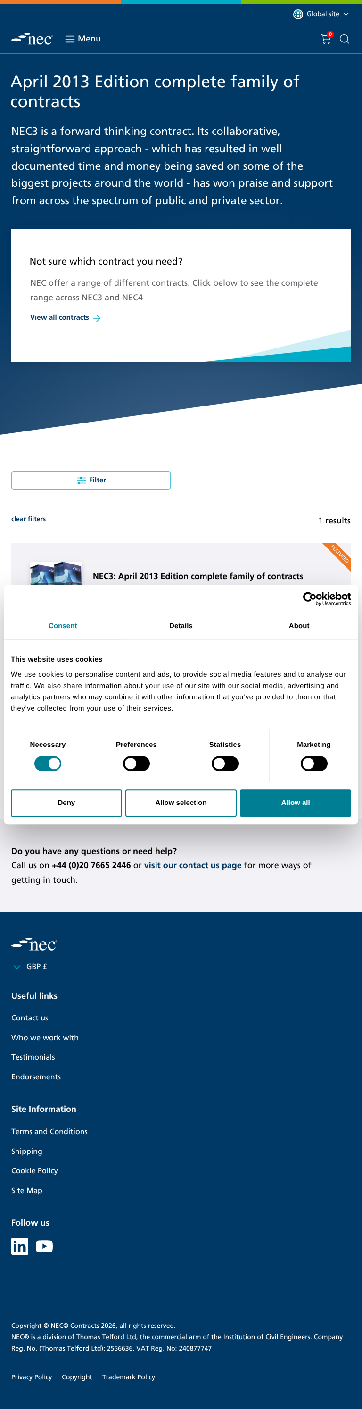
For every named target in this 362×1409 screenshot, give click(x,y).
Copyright (77, 1377)
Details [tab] (181, 626)
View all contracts (59, 318)
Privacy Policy (31, 1377)
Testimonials (33, 1057)
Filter (97, 480)
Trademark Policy (128, 1377)
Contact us (29, 1018)
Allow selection (180, 803)
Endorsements (36, 1077)
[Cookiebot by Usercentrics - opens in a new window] (310, 599)
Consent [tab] (63, 626)
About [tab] (299, 626)
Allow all (295, 803)
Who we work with (45, 1038)
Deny (66, 803)
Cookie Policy (34, 1171)
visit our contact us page (193, 865)
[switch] (136, 763)
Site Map (26, 1190)
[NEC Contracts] (32, 39)
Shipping (26, 1151)
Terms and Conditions (49, 1131)
